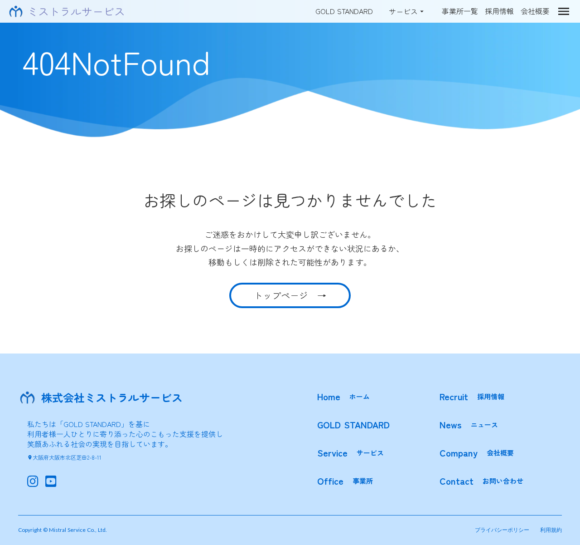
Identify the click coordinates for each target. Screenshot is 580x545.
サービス (403, 11)
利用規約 (551, 529)
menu (563, 11)
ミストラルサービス (76, 11)
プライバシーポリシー (502, 529)
